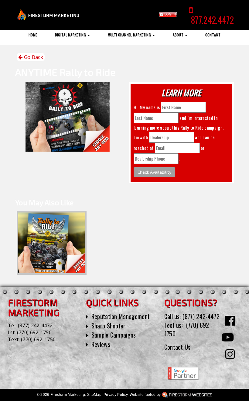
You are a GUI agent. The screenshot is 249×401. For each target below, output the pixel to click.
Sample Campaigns (113, 334)
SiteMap (94, 395)
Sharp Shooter (108, 325)
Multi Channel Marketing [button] (130, 34)
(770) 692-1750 (34, 332)
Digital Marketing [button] (71, 34)
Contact (212, 34)
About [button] (179, 34)
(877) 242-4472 (35, 325)
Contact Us (177, 347)
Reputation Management (120, 316)
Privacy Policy (116, 395)
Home (33, 34)
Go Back (32, 57)
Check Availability (154, 172)
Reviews (100, 344)
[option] (51, 243)
